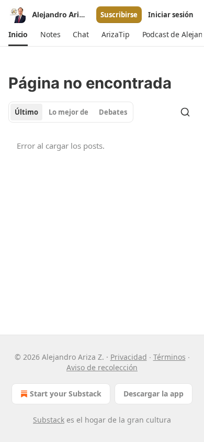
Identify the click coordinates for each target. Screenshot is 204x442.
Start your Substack (65, 394)
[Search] (185, 112)
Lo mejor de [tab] (68, 112)
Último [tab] (26, 112)
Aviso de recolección (102, 367)
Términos (169, 357)
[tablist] (70, 112)
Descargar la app (153, 394)
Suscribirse (119, 14)
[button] (18, 34)
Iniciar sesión (171, 14)
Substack (48, 420)
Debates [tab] (113, 112)
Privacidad (128, 357)
